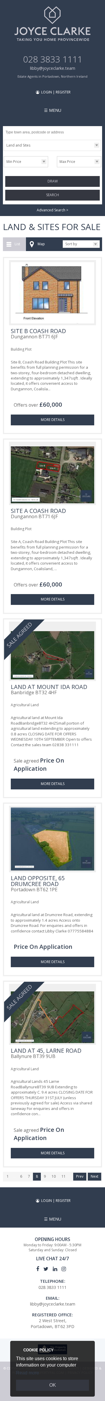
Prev (79, 1176)
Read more (27, 1372)
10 (54, 1176)
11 (64, 1176)
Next (94, 1176)
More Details (52, 419)
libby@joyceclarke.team (52, 68)
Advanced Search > (52, 210)
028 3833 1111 (52, 59)
